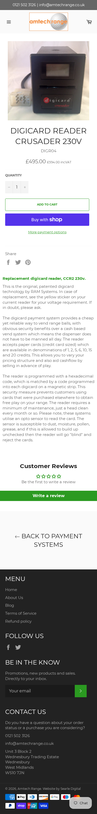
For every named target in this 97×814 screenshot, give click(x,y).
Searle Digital (71, 789)
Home (11, 589)
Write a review (49, 495)
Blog (9, 605)
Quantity (13, 175)
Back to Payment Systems (51, 540)
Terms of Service (20, 613)
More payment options (47, 232)
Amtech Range (29, 789)
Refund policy (18, 621)
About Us (14, 597)
